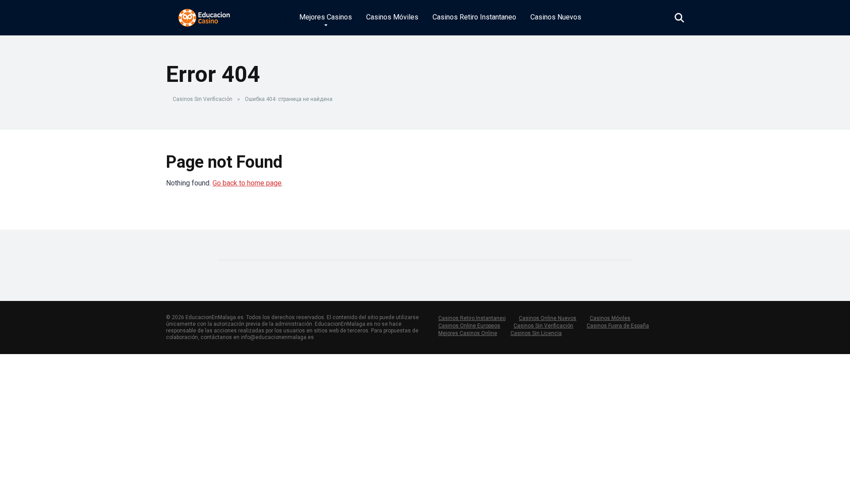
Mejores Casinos (325, 17)
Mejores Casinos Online (467, 333)
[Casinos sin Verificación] (204, 14)
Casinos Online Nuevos (547, 318)
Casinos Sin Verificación (202, 99)
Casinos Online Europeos (469, 326)
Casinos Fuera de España (618, 326)
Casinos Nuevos (555, 17)
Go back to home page (247, 183)
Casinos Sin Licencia (536, 333)
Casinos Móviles (392, 17)
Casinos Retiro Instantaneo (474, 17)
